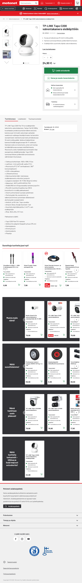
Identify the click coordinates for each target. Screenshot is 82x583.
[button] (15, 44)
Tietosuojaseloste (9, 574)
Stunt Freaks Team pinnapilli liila (30, 266)
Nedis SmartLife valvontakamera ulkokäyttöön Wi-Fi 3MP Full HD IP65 (33, 317)
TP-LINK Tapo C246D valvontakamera (55, 409)
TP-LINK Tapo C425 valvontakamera (54, 316)
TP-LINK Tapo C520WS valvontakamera (33, 409)
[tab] (26, 8)
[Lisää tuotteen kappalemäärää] (50, 57)
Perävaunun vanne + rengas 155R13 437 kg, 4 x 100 (34, 363)
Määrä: (45, 53)
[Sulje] (77, 13)
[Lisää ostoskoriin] (19, 285)
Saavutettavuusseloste (11, 568)
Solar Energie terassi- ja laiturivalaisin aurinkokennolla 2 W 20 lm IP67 (53, 267)
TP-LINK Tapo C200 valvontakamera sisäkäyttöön (32, 456)
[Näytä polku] (4, 19)
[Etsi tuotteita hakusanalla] (36, 3)
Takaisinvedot (12, 562)
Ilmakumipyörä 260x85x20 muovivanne (56, 363)
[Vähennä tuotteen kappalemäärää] (44, 57)
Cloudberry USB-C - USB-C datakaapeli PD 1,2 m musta (11, 267)
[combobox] (26, 3)
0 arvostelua (61, 33)
